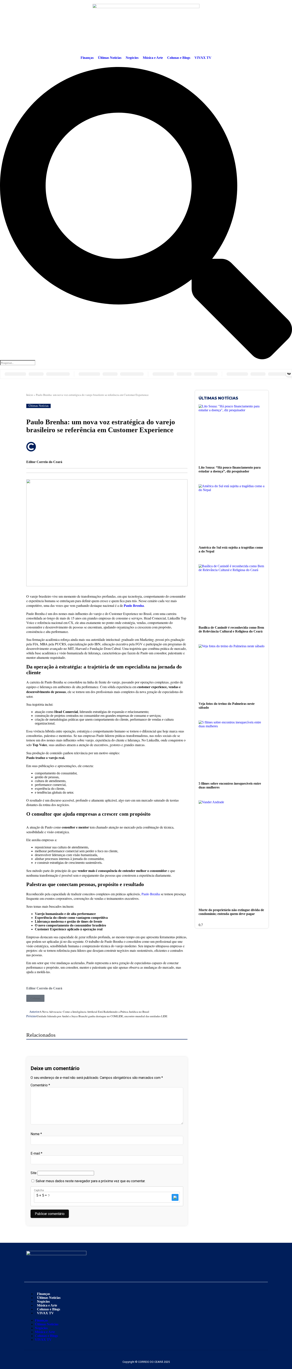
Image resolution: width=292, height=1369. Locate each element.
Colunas (35, 998)
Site (34, 1173)
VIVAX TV (203, 57)
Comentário (40, 1085)
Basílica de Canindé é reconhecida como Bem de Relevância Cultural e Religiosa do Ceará (231, 629)
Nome (36, 1134)
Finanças (87, 57)
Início (29, 395)
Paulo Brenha (134, 605)
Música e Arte (153, 57)
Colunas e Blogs (178, 57)
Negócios (132, 57)
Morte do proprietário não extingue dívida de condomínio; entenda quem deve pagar (231, 912)
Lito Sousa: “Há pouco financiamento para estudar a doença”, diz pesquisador (230, 469)
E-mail (36, 1153)
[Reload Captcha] (175, 1197)
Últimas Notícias (109, 57)
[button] (146, 213)
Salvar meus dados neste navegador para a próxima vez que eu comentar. (90, 1181)
